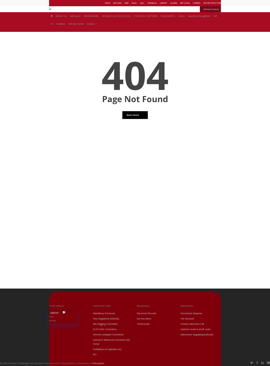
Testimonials (143, 323)
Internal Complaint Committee (108, 334)
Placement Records (146, 313)
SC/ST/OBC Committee (105, 329)
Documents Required (191, 313)
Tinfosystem (98, 363)
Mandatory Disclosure (104, 313)
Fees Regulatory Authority (106, 318)
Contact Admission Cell (192, 323)
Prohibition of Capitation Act (107, 349)
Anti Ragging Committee (105, 323)
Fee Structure (187, 318)
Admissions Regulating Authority (197, 334)
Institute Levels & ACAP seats (196, 329)
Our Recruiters (144, 318)
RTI (94, 354)
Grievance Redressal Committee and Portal (111, 341)
